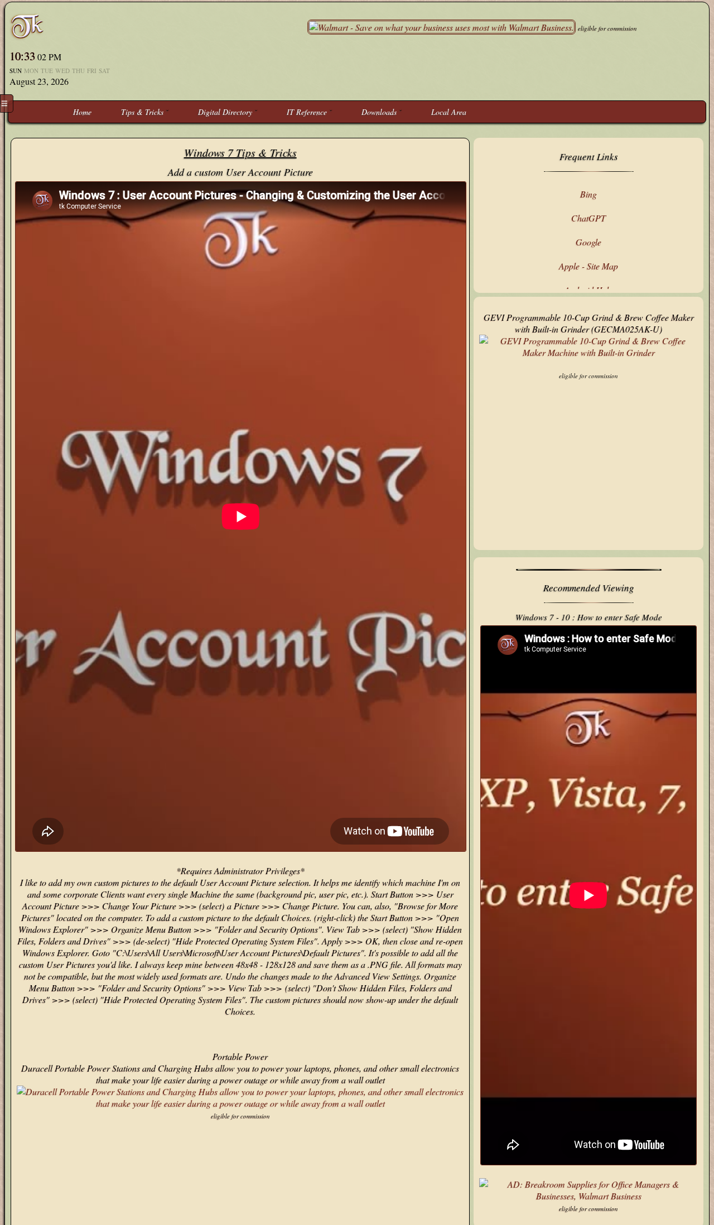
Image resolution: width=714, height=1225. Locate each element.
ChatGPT (588, 218)
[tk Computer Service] (27, 26)
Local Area (448, 112)
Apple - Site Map (588, 266)
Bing (588, 194)
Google (588, 242)
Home (82, 112)
